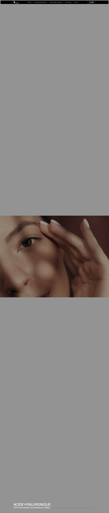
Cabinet (29, 2)
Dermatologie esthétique (56, 2)
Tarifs (75, 2)
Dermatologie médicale (40, 2)
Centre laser (68, 2)
